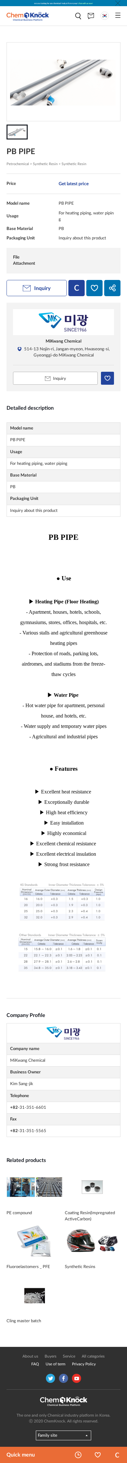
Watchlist (97, 1455)
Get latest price (74, 183)
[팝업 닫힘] (117, 3)
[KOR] (105, 16)
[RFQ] (91, 16)
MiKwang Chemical (63, 341)
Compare (117, 1455)
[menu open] (117, 15)
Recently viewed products (78, 1455)
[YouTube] (76, 1378)
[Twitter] (50, 1378)
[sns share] (112, 288)
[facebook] (63, 1378)
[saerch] (78, 16)
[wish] (94, 288)
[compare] (76, 288)
